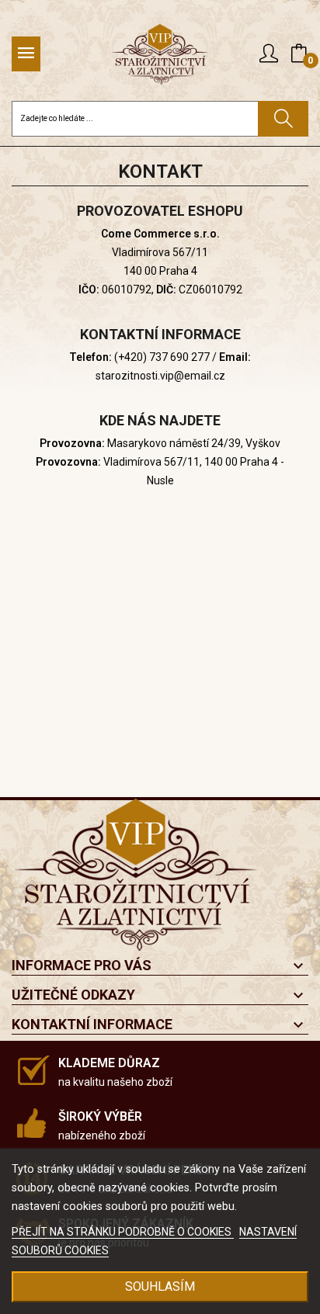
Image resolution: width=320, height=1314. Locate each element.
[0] (299, 53)
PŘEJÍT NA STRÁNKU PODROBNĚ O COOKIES (123, 1232)
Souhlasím (160, 1286)
